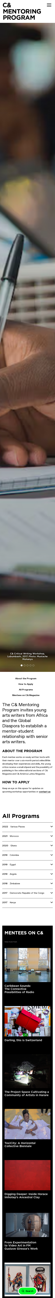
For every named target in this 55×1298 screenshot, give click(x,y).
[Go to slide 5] (33, 665)
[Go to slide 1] (22, 665)
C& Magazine (11, 1046)
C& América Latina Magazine (17, 998)
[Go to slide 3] (27, 665)
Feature (24, 1046)
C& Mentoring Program (29, 942)
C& (7, 5)
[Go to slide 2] (25, 665)
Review (23, 1152)
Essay (35, 998)
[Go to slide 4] (30, 665)
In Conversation (27, 1101)
